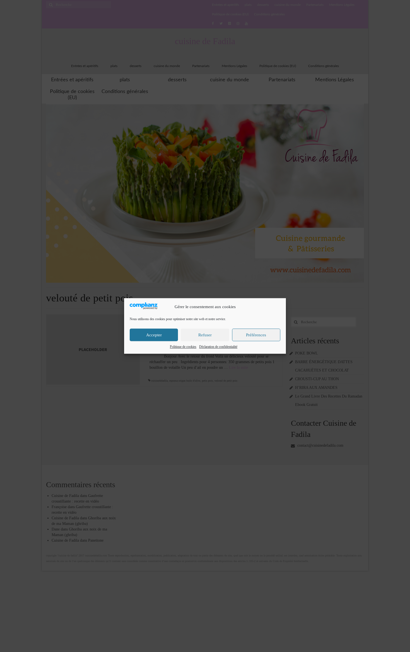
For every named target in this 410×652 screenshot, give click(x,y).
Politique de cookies (183, 347)
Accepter (154, 335)
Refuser (205, 335)
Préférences (256, 335)
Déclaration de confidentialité (218, 347)
